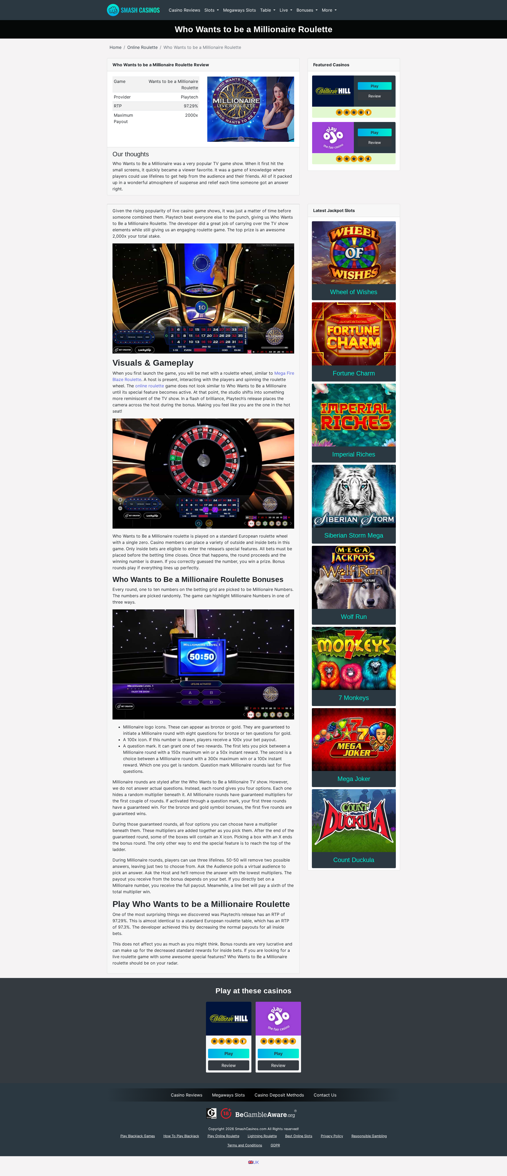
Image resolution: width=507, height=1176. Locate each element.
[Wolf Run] (354, 577)
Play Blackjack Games (137, 1136)
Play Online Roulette (223, 1136)
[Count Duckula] (354, 820)
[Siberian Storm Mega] (354, 496)
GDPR (275, 1145)
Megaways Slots (239, 10)
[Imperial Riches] (354, 415)
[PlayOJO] (333, 137)
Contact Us (325, 1095)
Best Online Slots (298, 1136)
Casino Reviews (184, 10)
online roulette (149, 385)
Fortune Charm (354, 373)
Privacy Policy (332, 1136)
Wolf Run (354, 616)
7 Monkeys (354, 697)
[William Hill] (333, 91)
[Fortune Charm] (354, 333)
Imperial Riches (353, 454)
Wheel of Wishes (353, 291)
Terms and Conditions (244, 1145)
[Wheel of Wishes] (354, 252)
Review (374, 96)
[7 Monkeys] (354, 658)
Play (374, 86)
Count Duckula (353, 859)
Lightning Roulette (262, 1136)
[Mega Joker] (354, 739)
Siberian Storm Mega (353, 535)
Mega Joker (353, 778)
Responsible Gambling (369, 1136)
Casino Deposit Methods (279, 1095)
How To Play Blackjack (181, 1136)
